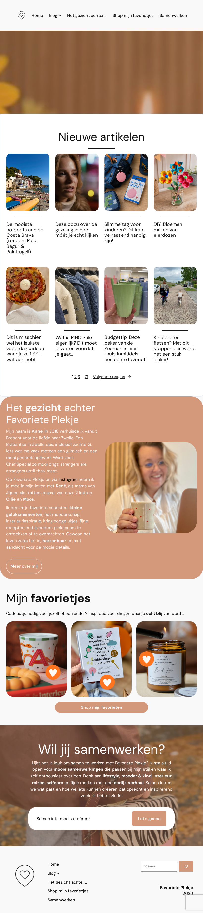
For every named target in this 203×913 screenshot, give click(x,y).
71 (86, 376)
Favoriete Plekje (176, 887)
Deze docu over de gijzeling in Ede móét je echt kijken (76, 230)
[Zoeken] (186, 866)
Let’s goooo (149, 818)
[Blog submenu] (60, 15)
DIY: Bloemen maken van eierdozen (168, 230)
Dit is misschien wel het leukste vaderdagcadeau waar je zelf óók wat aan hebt (25, 348)
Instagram (67, 479)
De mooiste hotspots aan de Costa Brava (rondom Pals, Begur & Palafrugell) (24, 238)
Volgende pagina (112, 376)
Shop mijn (101, 707)
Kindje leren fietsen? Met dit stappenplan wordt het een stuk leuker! (175, 349)
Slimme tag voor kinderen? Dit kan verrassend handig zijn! (125, 233)
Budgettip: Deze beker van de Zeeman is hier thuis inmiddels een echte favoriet (125, 348)
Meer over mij (24, 566)
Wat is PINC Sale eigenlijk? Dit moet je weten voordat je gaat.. (76, 346)
